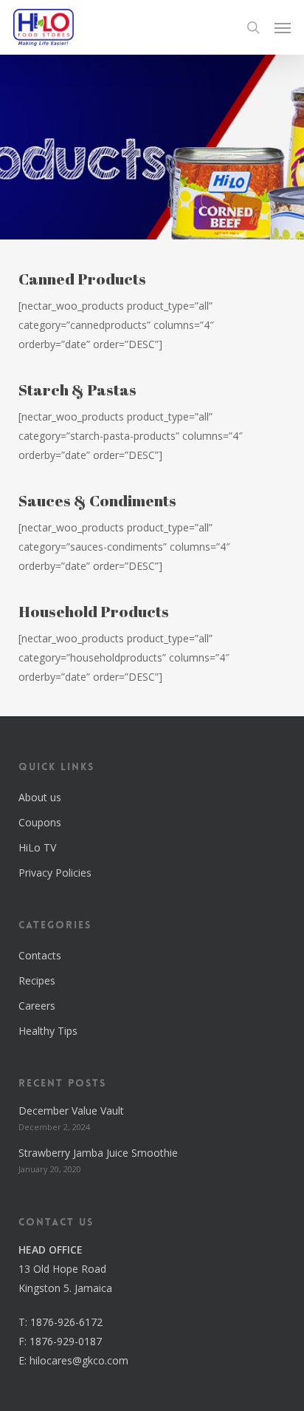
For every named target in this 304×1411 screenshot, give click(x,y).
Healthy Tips (47, 1031)
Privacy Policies (54, 873)
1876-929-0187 (66, 1341)
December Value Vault (71, 1111)
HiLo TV (37, 847)
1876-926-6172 (66, 1322)
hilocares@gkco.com (79, 1360)
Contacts (39, 955)
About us (39, 797)
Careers (36, 1006)
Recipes (36, 980)
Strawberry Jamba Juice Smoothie (98, 1153)
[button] (282, 27)
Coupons (39, 822)
